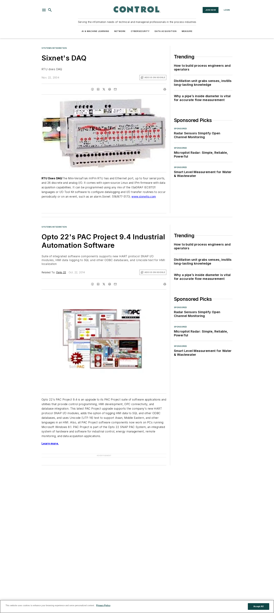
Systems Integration (54, 48)
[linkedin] (98, 89)
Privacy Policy (103, 605)
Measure (187, 31)
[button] (44, 10)
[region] (137, 606)
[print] (164, 89)
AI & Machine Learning (95, 31)
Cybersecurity (140, 31)
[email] (115, 89)
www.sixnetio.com (143, 196)
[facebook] (92, 89)
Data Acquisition (165, 31)
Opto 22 (61, 272)
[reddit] (109, 89)
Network (120, 31)
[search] (50, 10)
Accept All (258, 606)
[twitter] (103, 89)
